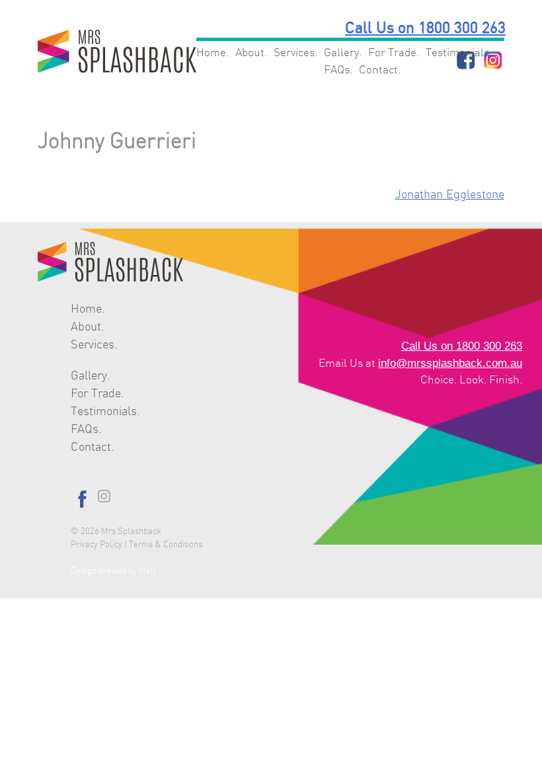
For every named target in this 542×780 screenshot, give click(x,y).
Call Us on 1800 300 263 (425, 28)
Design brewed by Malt (113, 571)
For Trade (392, 52)
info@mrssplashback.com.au (450, 363)
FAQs (337, 69)
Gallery (341, 52)
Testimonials (457, 52)
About (249, 52)
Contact (378, 69)
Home (211, 52)
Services (294, 52)
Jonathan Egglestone (449, 195)
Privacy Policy (96, 544)
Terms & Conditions (165, 544)
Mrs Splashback (131, 531)
